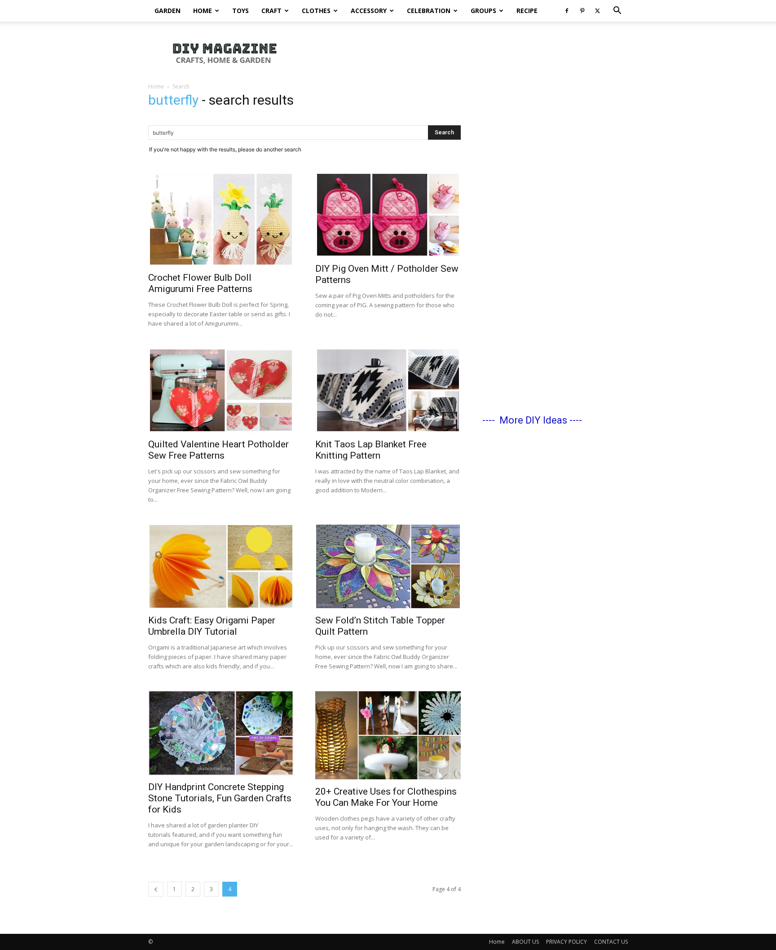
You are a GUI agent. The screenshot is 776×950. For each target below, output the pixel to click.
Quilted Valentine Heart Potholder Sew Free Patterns (218, 450)
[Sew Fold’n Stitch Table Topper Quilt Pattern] (388, 566)
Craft (271, 10)
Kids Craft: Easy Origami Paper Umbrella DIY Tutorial (211, 626)
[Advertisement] (464, 52)
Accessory (369, 10)
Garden (167, 10)
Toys (240, 10)
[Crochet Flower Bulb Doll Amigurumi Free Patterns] (221, 219)
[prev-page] (155, 889)
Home (202, 10)
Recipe (527, 10)
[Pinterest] (582, 11)
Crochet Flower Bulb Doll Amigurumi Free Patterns (200, 283)
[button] (617, 11)
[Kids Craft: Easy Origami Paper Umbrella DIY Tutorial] (221, 566)
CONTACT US (611, 942)
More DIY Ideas (533, 420)
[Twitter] (597, 11)
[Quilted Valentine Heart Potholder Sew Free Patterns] (221, 390)
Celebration (428, 10)
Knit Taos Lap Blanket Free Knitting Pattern (371, 450)
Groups (483, 10)
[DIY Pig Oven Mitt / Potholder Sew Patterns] (388, 214)
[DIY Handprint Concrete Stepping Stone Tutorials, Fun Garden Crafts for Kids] (221, 733)
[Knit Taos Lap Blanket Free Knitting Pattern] (388, 390)
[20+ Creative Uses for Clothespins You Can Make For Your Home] (388, 735)
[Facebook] (566, 11)
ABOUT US (525, 942)
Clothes (316, 10)
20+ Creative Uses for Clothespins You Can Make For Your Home (386, 797)
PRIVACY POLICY (566, 942)
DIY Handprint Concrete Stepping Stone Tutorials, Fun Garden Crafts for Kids (219, 798)
